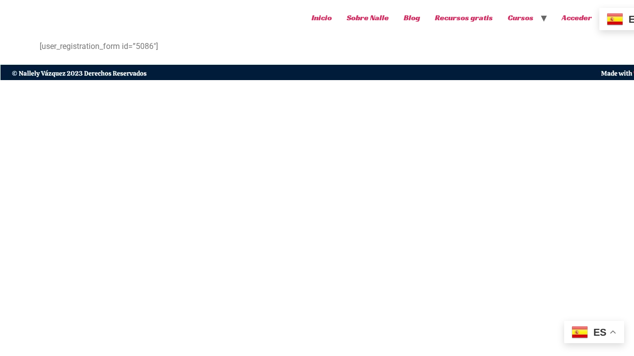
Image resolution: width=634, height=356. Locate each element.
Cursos (520, 17)
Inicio (322, 17)
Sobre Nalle (368, 17)
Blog (412, 17)
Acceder (577, 17)
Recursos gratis (464, 17)
